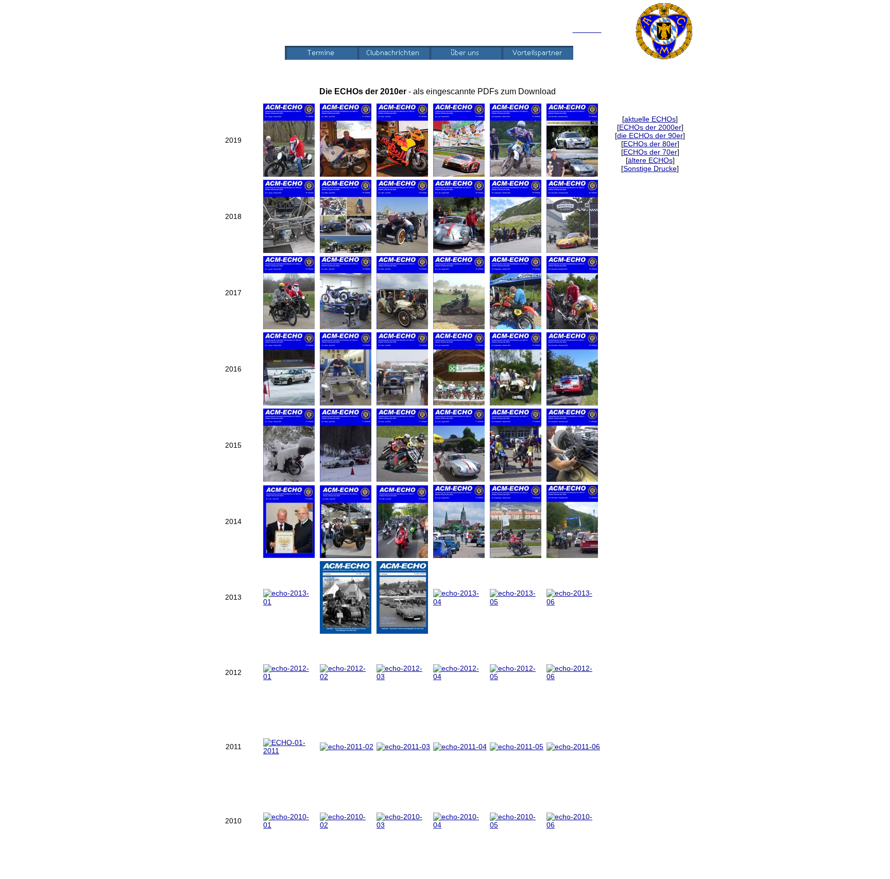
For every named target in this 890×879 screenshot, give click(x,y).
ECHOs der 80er (650, 144)
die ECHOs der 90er (650, 135)
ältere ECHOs (650, 160)
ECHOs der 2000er (650, 127)
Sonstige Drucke (650, 168)
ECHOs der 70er (650, 152)
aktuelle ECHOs (650, 119)
